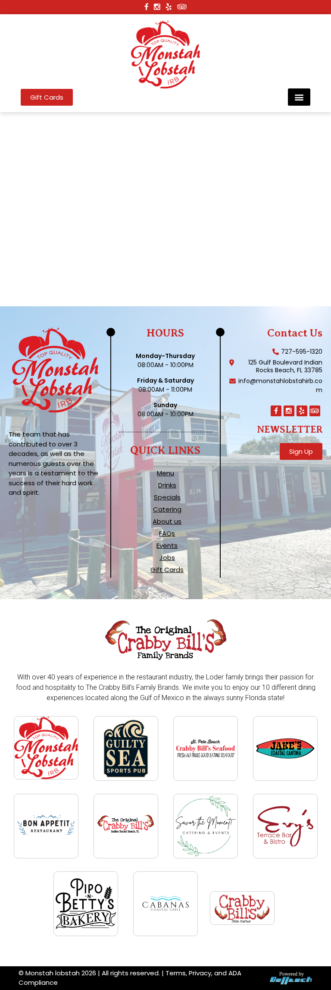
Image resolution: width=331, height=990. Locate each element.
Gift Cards (167, 570)
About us (167, 521)
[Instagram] (289, 410)
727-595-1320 (301, 351)
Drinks (167, 485)
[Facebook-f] (276, 410)
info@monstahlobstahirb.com (280, 385)
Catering (167, 509)
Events (167, 545)
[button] (299, 97)
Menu (165, 473)
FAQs (167, 533)
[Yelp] (302, 410)
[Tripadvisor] (314, 410)
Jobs (167, 557)
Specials (167, 497)
